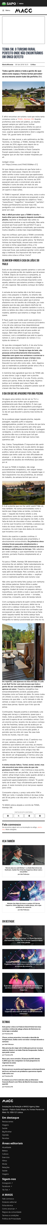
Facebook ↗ (7, 1186)
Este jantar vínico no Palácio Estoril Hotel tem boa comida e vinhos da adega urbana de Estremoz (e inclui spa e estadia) (21, 1029)
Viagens (5, 1125)
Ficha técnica (7, 1205)
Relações (6, 1167)
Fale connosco (8, 1199)
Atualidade (6, 1147)
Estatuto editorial (9, 1202)
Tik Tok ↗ (6, 1190)
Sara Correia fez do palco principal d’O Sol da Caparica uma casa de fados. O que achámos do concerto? (23, 1011)
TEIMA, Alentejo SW (25, 119)
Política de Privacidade (11, 1218)
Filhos (4, 1160)
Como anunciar (9, 1209)
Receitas (5, 1138)
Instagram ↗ (7, 1183)
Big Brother (7, 1131)
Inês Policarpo (24, 874)
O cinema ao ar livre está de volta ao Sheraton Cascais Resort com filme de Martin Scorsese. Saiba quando (22, 1082)
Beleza (5, 1150)
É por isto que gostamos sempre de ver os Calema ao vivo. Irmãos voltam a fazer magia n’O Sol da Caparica (23, 988)
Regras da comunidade (11, 1212)
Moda (4, 1164)
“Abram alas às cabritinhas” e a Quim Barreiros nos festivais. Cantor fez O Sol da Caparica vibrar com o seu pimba (23, 870)
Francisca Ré (9, 1034)
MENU (21, 3)
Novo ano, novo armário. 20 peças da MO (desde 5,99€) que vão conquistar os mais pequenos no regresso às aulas (21, 1061)
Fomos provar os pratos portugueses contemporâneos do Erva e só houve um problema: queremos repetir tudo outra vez (23, 1071)
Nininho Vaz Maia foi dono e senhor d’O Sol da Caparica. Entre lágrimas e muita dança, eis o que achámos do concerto (23, 905)
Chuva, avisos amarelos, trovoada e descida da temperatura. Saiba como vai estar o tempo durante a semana (23, 1039)
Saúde (4, 1128)
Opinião (5, 1135)
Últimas (6, 1022)
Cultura (5, 1154)
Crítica (33, 64)
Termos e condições (10, 1215)
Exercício (6, 1157)
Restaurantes (7, 1121)
